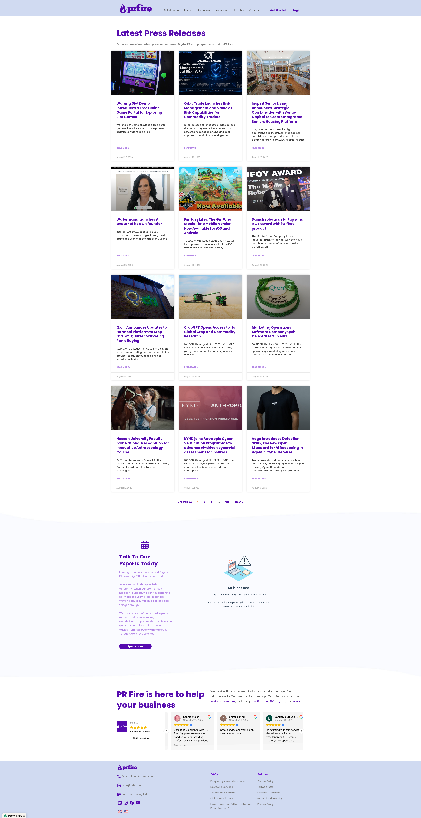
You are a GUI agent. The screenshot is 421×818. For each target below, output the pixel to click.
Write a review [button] (141, 738)
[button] (301, 731)
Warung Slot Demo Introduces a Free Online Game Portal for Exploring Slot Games (139, 110)
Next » (239, 502)
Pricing (188, 10)
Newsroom (222, 10)
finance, (263, 701)
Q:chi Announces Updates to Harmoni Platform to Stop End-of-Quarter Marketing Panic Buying (141, 334)
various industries (222, 701)
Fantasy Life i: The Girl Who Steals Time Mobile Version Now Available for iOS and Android (208, 226)
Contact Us (256, 10)
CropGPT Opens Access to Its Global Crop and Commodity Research (209, 332)
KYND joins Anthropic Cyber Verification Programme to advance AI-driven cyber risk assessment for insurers (210, 445)
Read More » (123, 147)
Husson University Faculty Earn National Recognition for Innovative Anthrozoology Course (142, 445)
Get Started (278, 10)
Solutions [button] (169, 10)
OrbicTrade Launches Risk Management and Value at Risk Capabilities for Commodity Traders (208, 110)
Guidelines (204, 10)
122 (227, 502)
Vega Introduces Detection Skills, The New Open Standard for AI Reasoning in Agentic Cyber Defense (277, 445)
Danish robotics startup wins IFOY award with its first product (277, 224)
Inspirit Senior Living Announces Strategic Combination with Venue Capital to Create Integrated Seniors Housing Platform (277, 112)
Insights (239, 10)
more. (297, 701)
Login (296, 10)
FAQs (214, 774)
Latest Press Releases (161, 33)
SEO (272, 701)
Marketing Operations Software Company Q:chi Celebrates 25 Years (274, 332)
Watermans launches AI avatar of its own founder (139, 221)
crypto (280, 701)
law (253, 701)
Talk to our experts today (138, 560)
